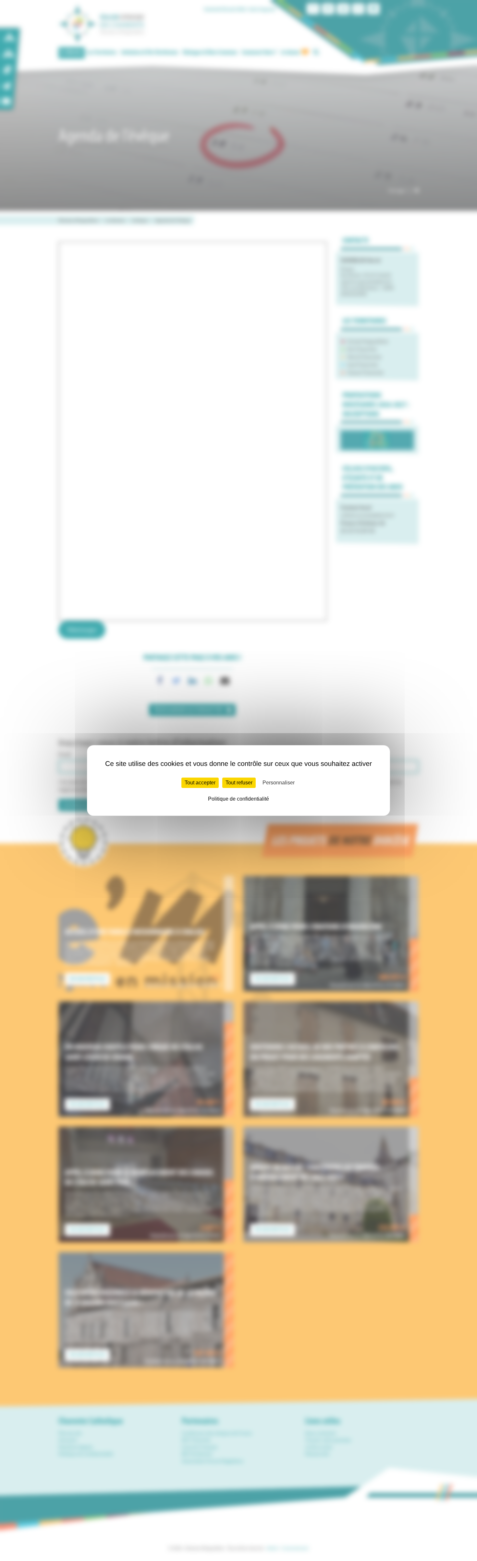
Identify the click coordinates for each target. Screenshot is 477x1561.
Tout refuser (239, 782)
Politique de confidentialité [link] (238, 799)
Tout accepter (200, 782)
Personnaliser (279, 782)
